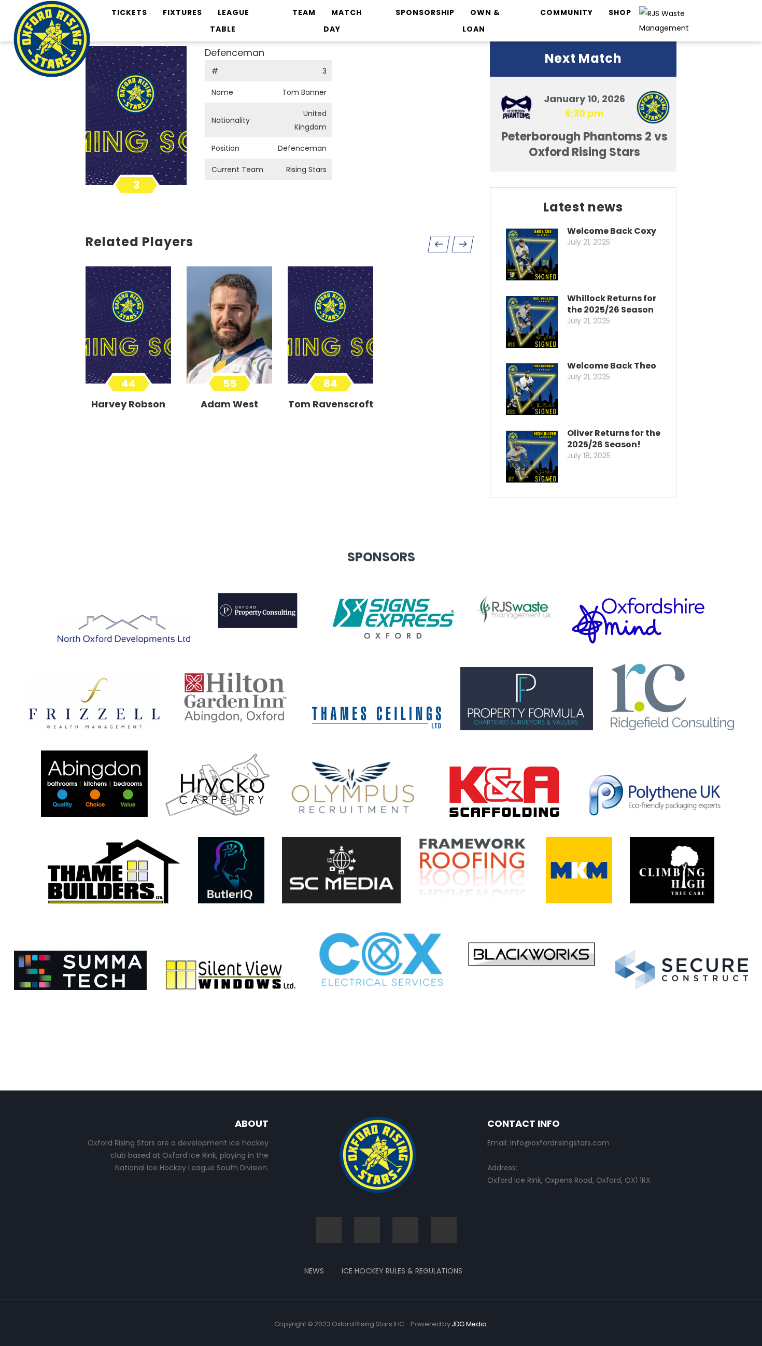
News (314, 1271)
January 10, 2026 (584, 98)
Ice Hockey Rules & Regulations (402, 1271)
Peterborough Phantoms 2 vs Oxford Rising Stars (584, 144)
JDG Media (469, 1324)
